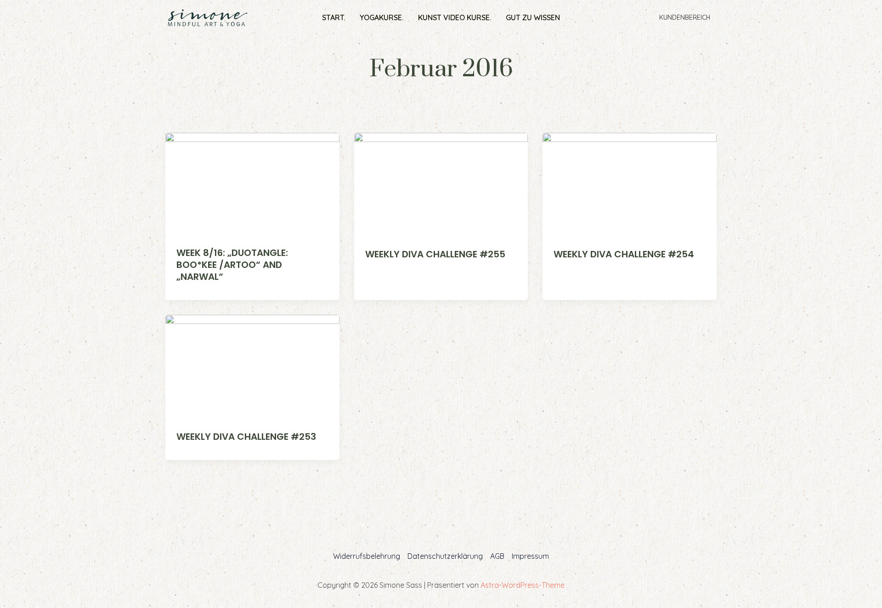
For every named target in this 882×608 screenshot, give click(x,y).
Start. (333, 17)
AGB (497, 556)
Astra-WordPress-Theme (523, 585)
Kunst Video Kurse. (454, 17)
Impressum (530, 556)
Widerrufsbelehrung (366, 556)
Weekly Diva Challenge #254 (624, 254)
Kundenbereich (684, 17)
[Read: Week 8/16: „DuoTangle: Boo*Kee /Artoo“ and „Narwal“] (252, 183)
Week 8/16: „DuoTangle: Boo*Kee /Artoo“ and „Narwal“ (232, 264)
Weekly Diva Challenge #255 (435, 254)
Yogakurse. (381, 17)
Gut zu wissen (533, 17)
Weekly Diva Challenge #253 (246, 436)
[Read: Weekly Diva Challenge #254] (630, 184)
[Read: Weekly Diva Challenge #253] (252, 366)
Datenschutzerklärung (445, 556)
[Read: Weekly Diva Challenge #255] (441, 184)
